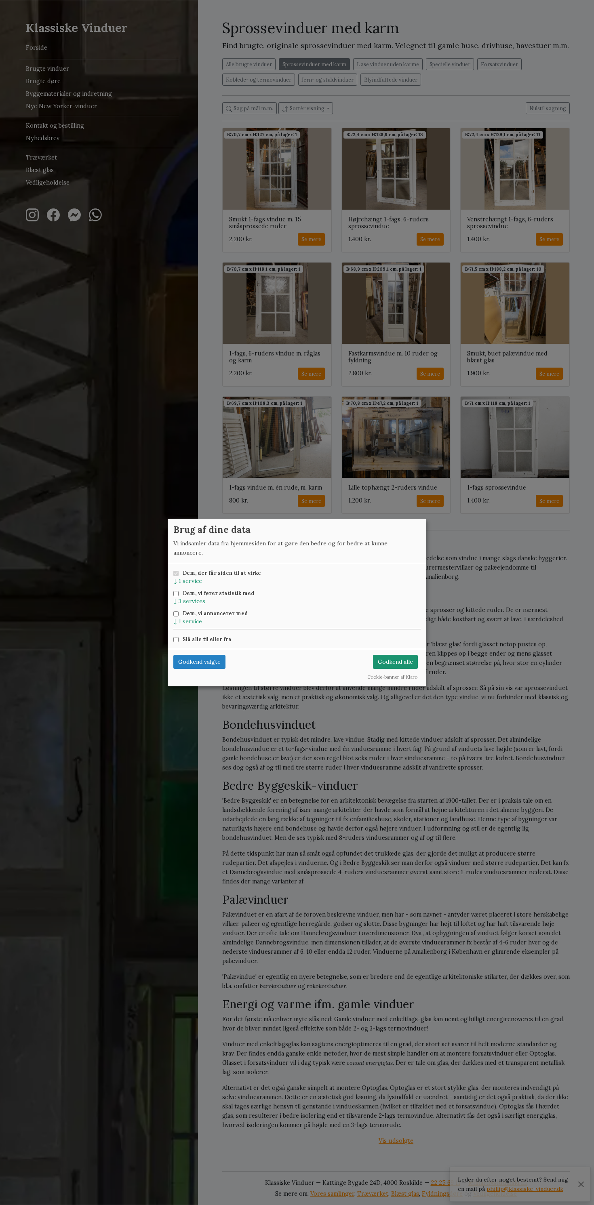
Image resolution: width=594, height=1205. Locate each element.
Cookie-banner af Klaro (392, 677)
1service (187, 581)
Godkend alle (395, 661)
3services (189, 601)
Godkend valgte (199, 661)
